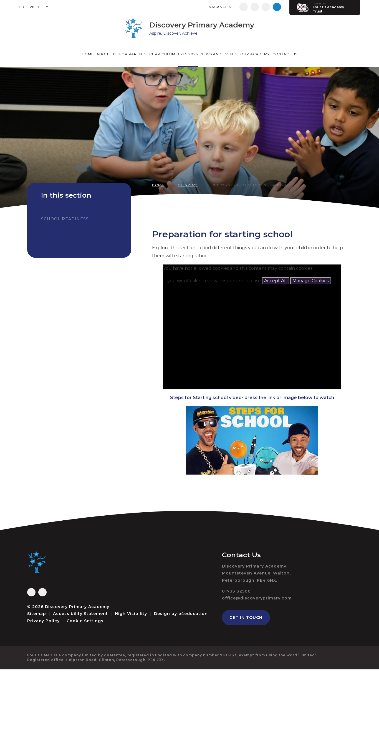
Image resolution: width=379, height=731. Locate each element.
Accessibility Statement (80, 613)
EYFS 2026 (188, 185)
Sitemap (36, 613)
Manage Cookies (310, 280)
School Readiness (65, 218)
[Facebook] (243, 7)
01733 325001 (237, 591)
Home (158, 185)
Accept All (275, 280)
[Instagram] (255, 7)
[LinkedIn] (266, 7)
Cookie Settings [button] (85, 620)
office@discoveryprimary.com (257, 598)
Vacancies (220, 7)
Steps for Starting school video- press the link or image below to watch (252, 397)
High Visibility (33, 7)
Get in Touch (245, 617)
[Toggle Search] (277, 7)
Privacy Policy (43, 620)
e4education (193, 613)
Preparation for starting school (249, 185)
